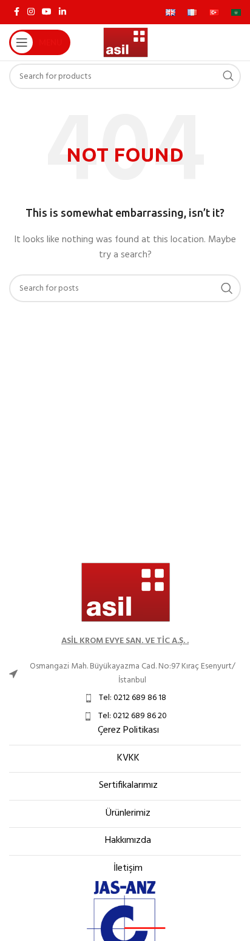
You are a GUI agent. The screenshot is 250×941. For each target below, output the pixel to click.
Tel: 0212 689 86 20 (132, 716)
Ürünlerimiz (128, 813)
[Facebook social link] (16, 12)
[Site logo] (125, 43)
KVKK (128, 758)
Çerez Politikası (128, 730)
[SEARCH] (228, 76)
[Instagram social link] (31, 12)
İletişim (128, 868)
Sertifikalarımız (128, 785)
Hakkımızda (128, 840)
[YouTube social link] (46, 12)
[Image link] (125, 592)
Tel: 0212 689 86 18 (132, 698)
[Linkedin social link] (62, 12)
